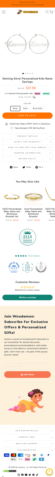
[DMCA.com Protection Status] (27, 471)
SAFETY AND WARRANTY (27, 142)
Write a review (27, 297)
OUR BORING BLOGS (27, 431)
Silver (15, 108)
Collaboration (26, 450)
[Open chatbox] (49, 471)
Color (27, 104)
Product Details (27, 136)
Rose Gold (37, 108)
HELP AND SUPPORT (27, 444)
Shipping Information (27, 153)
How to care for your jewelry (27, 147)
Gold (25, 108)
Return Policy (27, 159)
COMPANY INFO (26, 437)
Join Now (29, 374)
